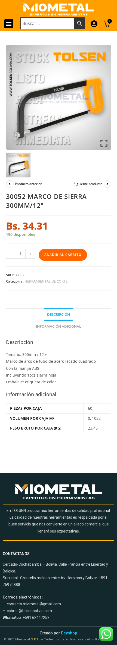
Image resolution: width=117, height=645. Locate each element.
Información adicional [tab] (58, 326)
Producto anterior (28, 183)
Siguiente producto (88, 183)
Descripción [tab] (58, 314)
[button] (8, 23)
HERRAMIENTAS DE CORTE (45, 281)
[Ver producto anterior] (10, 184)
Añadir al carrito (62, 254)
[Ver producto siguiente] (107, 184)
